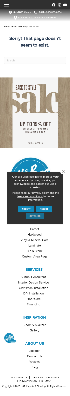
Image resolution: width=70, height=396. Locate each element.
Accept (26, 209)
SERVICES (34, 269)
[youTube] (64, 4)
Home (7, 26)
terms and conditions (30, 196)
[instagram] (58, 4)
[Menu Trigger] (6, 4)
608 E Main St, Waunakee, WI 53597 (37, 17)
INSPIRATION (34, 317)
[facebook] (53, 4)
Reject (44, 209)
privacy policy (40, 192)
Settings (35, 216)
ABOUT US (34, 343)
